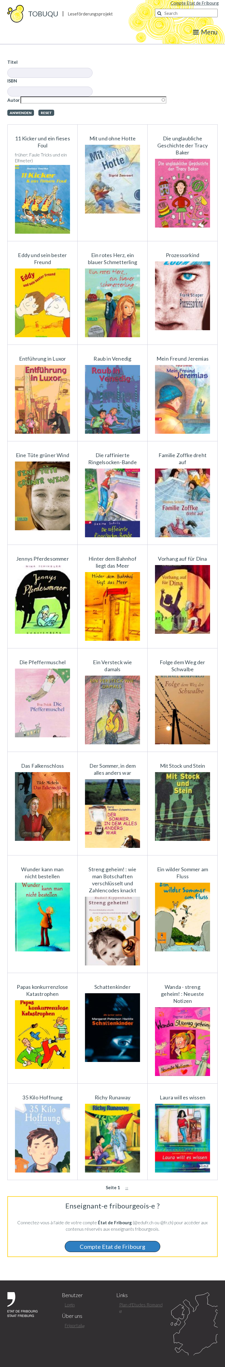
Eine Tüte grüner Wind (42, 455)
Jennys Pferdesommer (42, 558)
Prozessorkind (183, 255)
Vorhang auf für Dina (182, 558)
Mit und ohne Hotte (112, 138)
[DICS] (194, 1323)
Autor (13, 100)
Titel (12, 62)
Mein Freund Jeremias (182, 358)
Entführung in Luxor (42, 358)
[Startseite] (15, 13)
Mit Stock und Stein (182, 765)
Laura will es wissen (182, 1097)
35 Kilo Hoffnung (42, 1097)
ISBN (12, 80)
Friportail (73, 1325)
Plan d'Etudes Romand (141, 1304)
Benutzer (72, 1295)
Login (70, 1304)
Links (122, 1295)
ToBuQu (43, 13)
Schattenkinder (112, 987)
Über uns (72, 1316)
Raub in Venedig (112, 358)
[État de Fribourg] (22, 1303)
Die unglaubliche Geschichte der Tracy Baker (182, 145)
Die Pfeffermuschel (42, 662)
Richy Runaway (113, 1097)
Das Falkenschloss (42, 765)
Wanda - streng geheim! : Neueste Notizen (182, 994)
